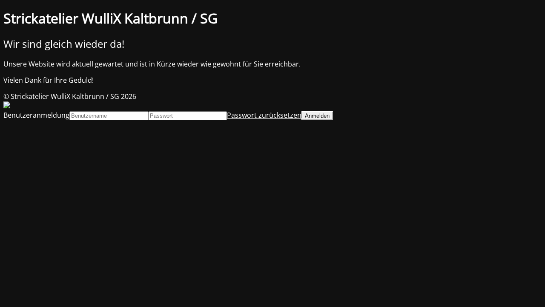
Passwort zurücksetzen (264, 115)
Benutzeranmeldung (36, 115)
